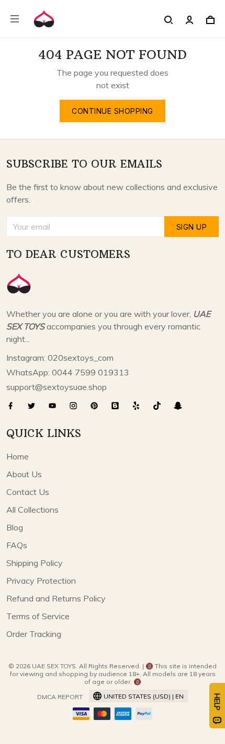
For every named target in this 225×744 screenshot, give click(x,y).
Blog (14, 527)
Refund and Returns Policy (56, 598)
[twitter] (34, 405)
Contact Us (27, 492)
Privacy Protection (41, 580)
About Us (24, 474)
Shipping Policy (34, 563)
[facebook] (13, 405)
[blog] (118, 405)
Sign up (191, 226)
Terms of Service (38, 616)
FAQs (16, 545)
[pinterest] (97, 405)
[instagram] (76, 405)
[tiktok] (160, 405)
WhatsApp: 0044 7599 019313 (67, 372)
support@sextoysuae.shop (56, 387)
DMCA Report (60, 697)
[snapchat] (181, 405)
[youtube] (55, 405)
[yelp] (139, 405)
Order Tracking (33, 634)
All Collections (32, 509)
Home (17, 456)
